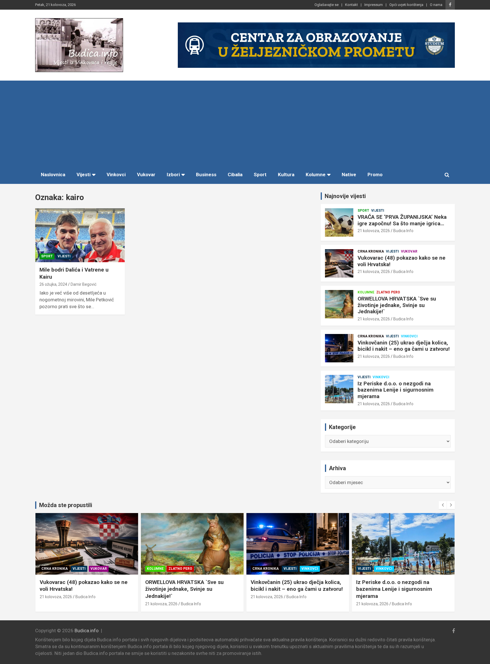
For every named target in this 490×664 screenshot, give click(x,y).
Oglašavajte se (326, 5)
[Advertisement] (245, 123)
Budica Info (403, 230)
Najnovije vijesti (345, 196)
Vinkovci (116, 174)
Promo (375, 174)
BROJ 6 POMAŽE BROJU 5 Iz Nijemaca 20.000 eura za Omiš (394, 585)
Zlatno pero (388, 292)
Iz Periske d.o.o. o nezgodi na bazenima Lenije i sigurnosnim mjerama (396, 390)
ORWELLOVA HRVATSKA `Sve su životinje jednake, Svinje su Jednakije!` (397, 305)
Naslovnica (53, 174)
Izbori (173, 174)
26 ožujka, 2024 (53, 284)
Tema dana (368, 569)
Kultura (286, 174)
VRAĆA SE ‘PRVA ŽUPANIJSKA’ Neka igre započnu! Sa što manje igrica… (402, 220)
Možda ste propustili (65, 505)
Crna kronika (371, 251)
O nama (436, 5)
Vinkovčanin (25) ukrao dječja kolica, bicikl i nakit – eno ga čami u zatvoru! (404, 345)
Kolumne (316, 174)
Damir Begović (83, 284)
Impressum (373, 5)
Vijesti (83, 174)
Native (349, 174)
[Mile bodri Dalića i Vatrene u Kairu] (80, 235)
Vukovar (146, 174)
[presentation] (443, 505)
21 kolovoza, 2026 (374, 230)
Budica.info (87, 630)
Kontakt (351, 5)
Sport (260, 174)
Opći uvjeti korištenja (406, 5)
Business (206, 174)
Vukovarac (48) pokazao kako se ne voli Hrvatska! (401, 261)
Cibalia (235, 174)
